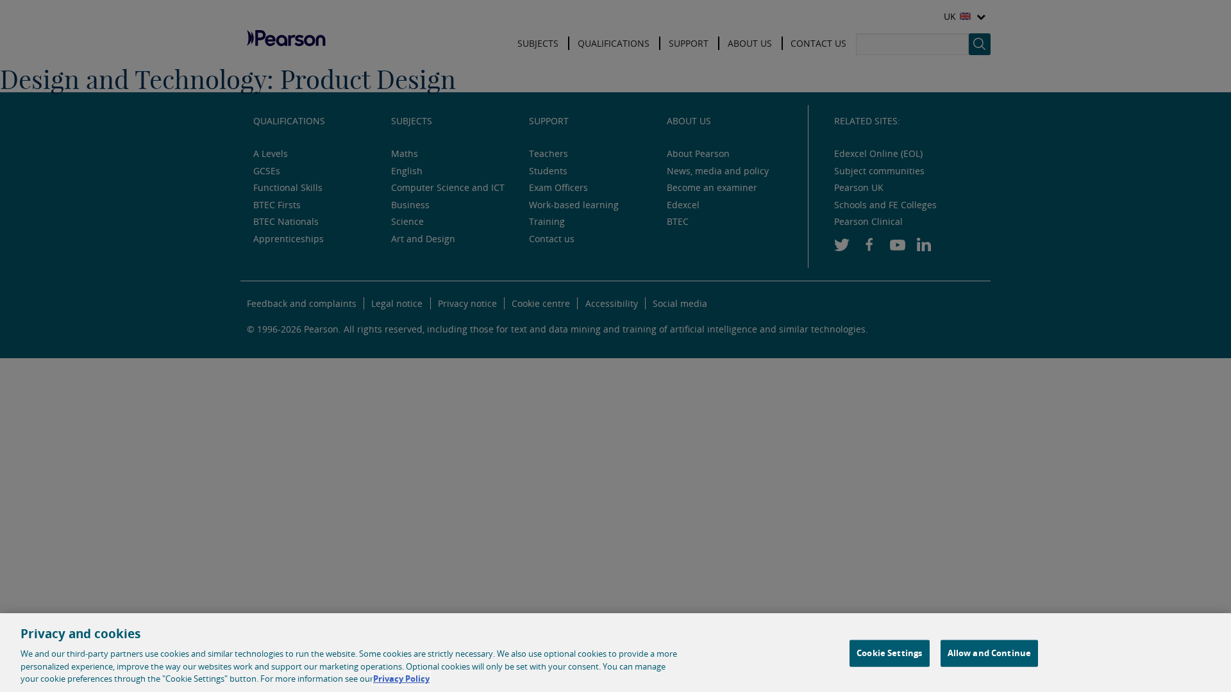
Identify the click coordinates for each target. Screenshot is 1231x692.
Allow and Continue (989, 653)
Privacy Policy (401, 678)
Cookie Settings (889, 653)
